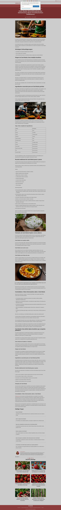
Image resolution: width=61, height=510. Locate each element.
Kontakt (42, 507)
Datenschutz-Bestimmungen (24, 507)
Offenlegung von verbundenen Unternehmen (34, 507)
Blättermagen (18, 396)
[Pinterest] (58, 0)
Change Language (36, 6)
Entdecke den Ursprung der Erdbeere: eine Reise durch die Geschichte (23, 499)
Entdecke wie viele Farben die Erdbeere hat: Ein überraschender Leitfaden (38, 485)
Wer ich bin (19, 507)
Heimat (19, 8)
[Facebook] (59, 0)
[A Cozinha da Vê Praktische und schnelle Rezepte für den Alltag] (17, 3)
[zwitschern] (32, 458)
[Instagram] (57, 0)
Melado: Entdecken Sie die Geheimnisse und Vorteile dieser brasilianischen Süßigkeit (38, 499)
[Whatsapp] (28, 458)
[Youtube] (55, 0)
